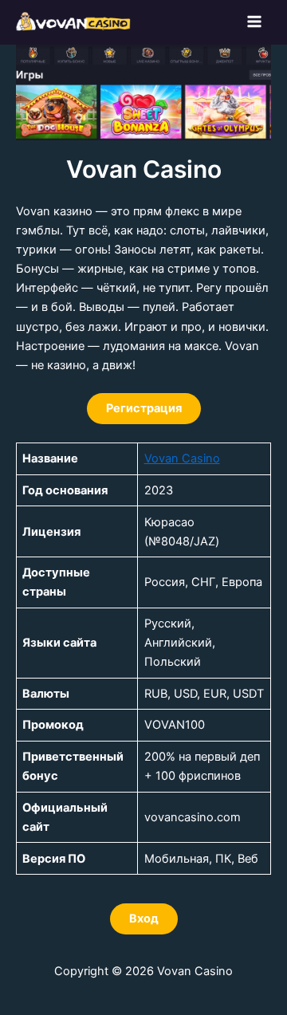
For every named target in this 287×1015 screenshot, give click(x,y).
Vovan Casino (182, 458)
